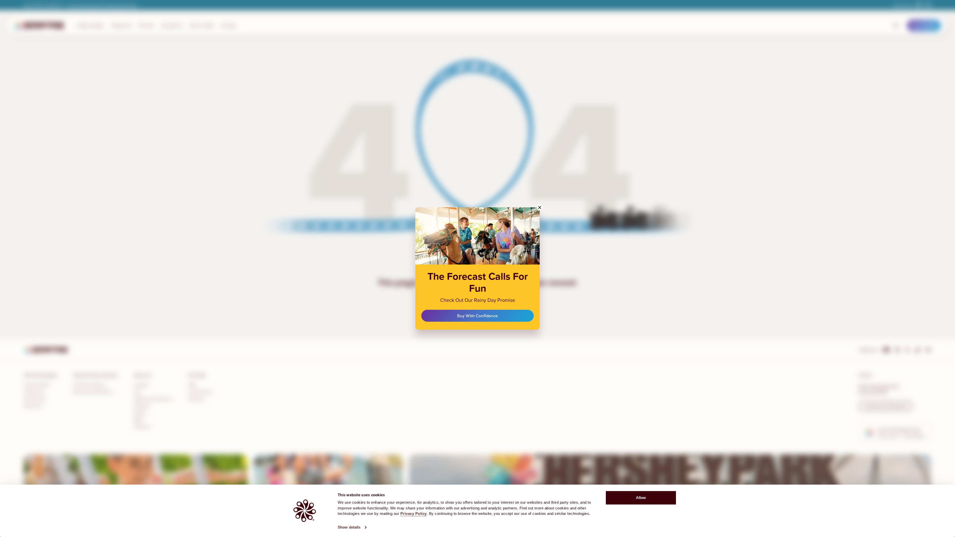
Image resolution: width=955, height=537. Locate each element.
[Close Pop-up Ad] (540, 207)
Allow (641, 497)
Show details (349, 527)
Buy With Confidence (477, 315)
